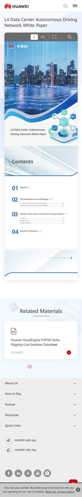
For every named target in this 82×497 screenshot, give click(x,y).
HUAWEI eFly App (25, 449)
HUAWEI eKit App (25, 440)
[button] (29, 366)
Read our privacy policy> (60, 491)
